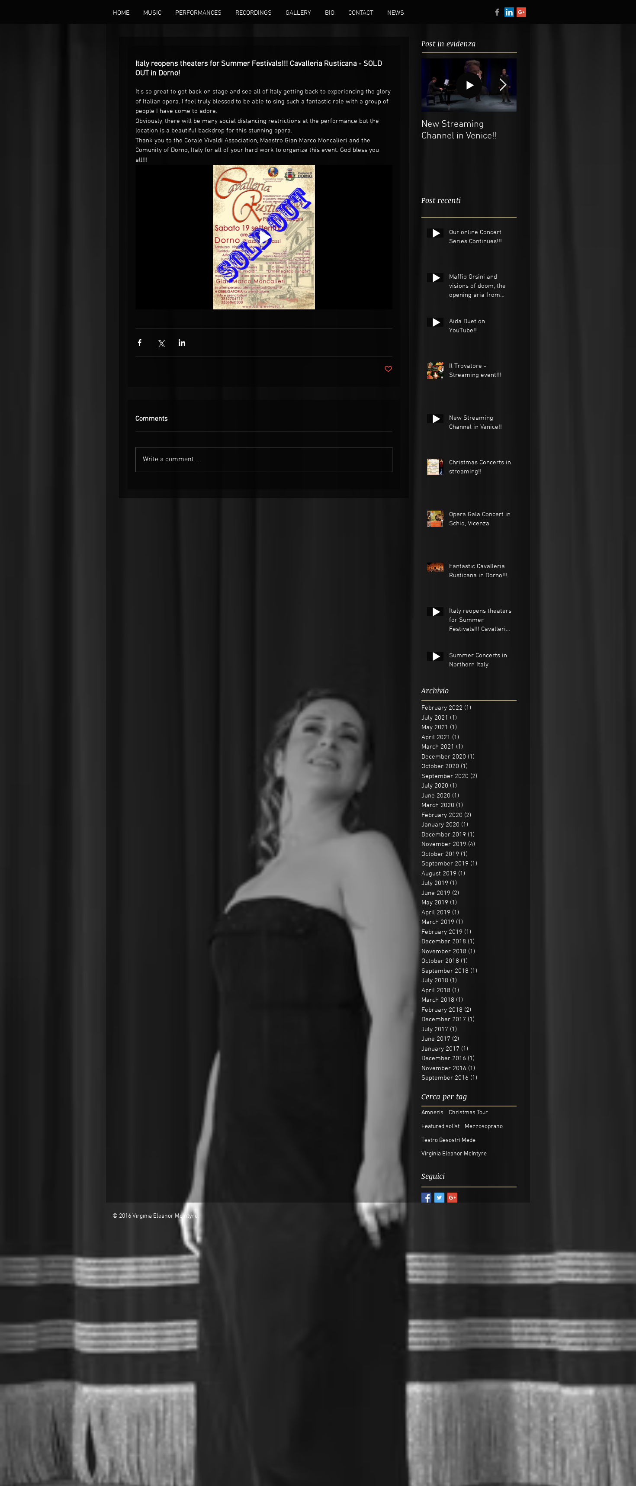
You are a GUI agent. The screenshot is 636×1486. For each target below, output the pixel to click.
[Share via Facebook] (139, 342)
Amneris (432, 1112)
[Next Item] (503, 85)
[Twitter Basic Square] (439, 1198)
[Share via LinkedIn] (182, 342)
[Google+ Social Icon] (521, 12)
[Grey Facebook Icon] (497, 12)
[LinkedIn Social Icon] (509, 12)
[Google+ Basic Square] (452, 1198)
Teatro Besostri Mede (448, 1140)
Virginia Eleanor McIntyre (454, 1154)
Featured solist (440, 1126)
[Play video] (263, 237)
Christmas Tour (468, 1112)
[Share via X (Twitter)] (161, 342)
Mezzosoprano (484, 1126)
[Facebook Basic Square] (426, 1198)
